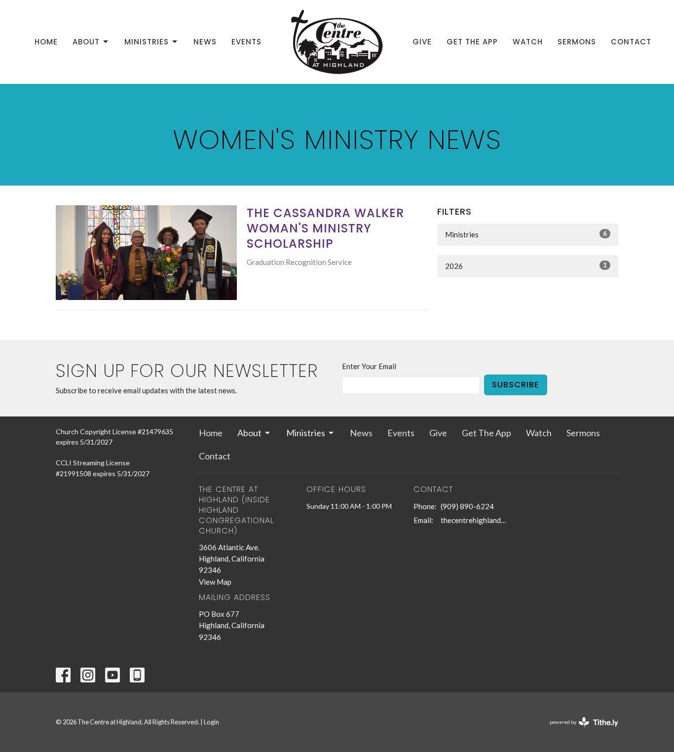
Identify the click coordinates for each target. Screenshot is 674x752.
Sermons (577, 42)
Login (211, 722)
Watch (528, 42)
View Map (215, 581)
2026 (526, 265)
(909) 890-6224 (467, 506)
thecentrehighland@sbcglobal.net (476, 520)
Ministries (146, 42)
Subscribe (515, 384)
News (205, 42)
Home (46, 42)
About (86, 42)
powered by (579, 730)
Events (246, 42)
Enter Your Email (369, 366)
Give (422, 42)
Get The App (472, 42)
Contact (631, 42)
